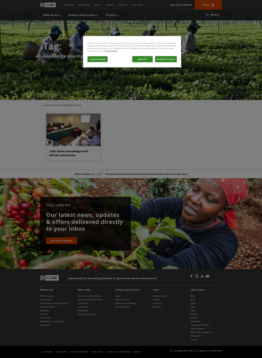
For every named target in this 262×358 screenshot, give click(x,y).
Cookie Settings (97, 59)
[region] (132, 52)
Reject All (142, 59)
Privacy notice (110, 51)
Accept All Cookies (166, 59)
